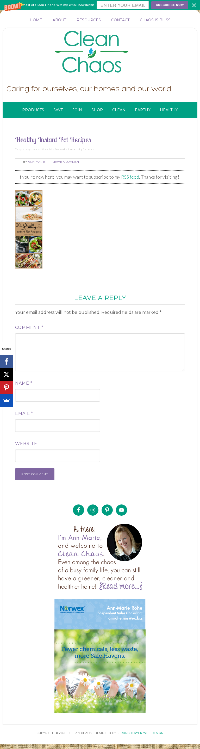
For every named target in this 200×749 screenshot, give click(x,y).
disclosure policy (72, 149)
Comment (29, 327)
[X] (6, 374)
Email (24, 413)
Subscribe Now (170, 5)
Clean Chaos (102, 51)
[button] (100, 5)
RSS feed (130, 177)
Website (26, 443)
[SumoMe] (6, 400)
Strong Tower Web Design (140, 733)
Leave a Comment (67, 162)
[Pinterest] (6, 387)
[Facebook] (6, 361)
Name (24, 383)
